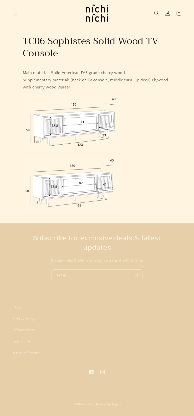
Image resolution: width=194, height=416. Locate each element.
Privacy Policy (24, 319)
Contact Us (22, 341)
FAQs (17, 307)
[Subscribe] (136, 275)
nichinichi (89, 404)
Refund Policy (24, 330)
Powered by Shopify (108, 404)
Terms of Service (26, 353)
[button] (15, 13)
